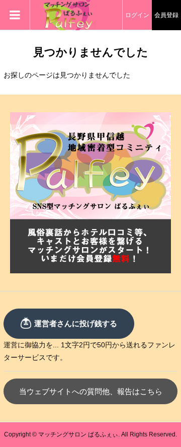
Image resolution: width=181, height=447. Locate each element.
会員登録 (166, 15)
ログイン (137, 15)
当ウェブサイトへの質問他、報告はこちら (90, 391)
